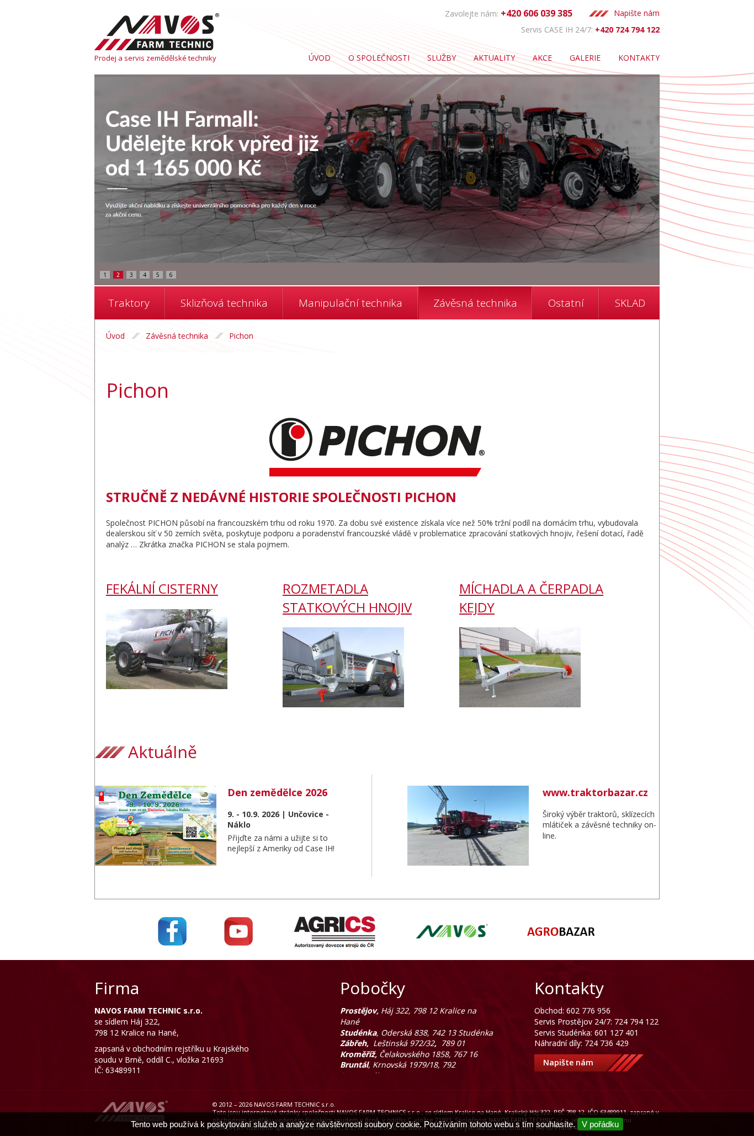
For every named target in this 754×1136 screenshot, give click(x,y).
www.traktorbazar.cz (595, 792)
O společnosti (379, 57)
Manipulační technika (350, 303)
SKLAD (630, 303)
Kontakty (639, 57)
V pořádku (600, 1124)
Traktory (129, 303)
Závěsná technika (475, 303)
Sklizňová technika (224, 303)
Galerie (585, 57)
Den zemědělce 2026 (277, 792)
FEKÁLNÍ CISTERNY (162, 588)
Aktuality (494, 57)
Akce (542, 57)
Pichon (241, 335)
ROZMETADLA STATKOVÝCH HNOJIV (347, 597)
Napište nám (637, 13)
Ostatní (566, 303)
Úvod (320, 57)
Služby (441, 57)
